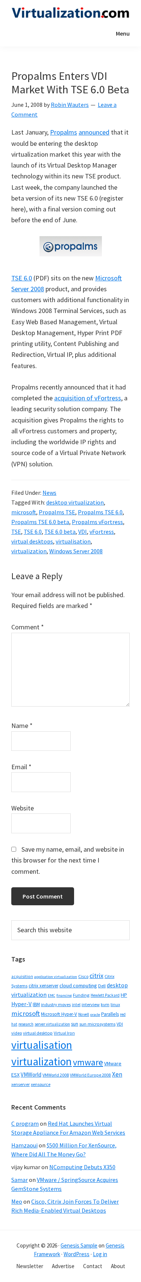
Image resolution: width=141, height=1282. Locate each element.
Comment (27, 627)
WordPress (76, 1254)
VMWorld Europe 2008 (90, 1075)
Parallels (110, 1014)
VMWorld (31, 1074)
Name (22, 725)
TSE (16, 531)
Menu (123, 33)
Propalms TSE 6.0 (100, 512)
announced (94, 132)
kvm (105, 1004)
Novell (83, 1014)
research (25, 1024)
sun (74, 1024)
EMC (51, 995)
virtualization (29, 551)
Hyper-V (21, 1004)
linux (115, 1004)
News (49, 492)
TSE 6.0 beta (60, 531)
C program (25, 1123)
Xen (117, 1074)
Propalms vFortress (97, 522)
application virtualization (55, 976)
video (16, 1033)
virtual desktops (32, 541)
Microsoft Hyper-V (59, 1014)
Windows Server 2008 (76, 551)
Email (21, 766)
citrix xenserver (43, 985)
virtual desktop (38, 1033)
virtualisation (73, 541)
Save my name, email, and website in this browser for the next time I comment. (67, 860)
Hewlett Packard (105, 995)
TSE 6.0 (21, 278)
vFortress (101, 531)
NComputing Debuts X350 (82, 1167)
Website (22, 808)
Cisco (83, 976)
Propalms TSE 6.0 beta (40, 522)
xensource (40, 1084)
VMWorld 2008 (55, 1075)
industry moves (56, 1004)
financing (64, 995)
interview (91, 1004)
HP (124, 994)
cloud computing (78, 985)
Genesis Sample (79, 1245)
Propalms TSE (57, 512)
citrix (96, 975)
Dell (102, 985)
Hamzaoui (24, 1145)
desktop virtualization (75, 502)
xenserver (20, 1084)
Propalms (63, 132)
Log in (100, 1254)
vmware (88, 1062)
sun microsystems (97, 1024)
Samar (19, 1179)
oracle (95, 1014)
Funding (81, 995)
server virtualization (52, 1024)
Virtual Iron (64, 1033)
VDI (82, 531)
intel (76, 1004)
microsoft (23, 512)
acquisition (22, 976)
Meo (16, 1201)
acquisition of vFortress (87, 398)
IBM (36, 1004)
